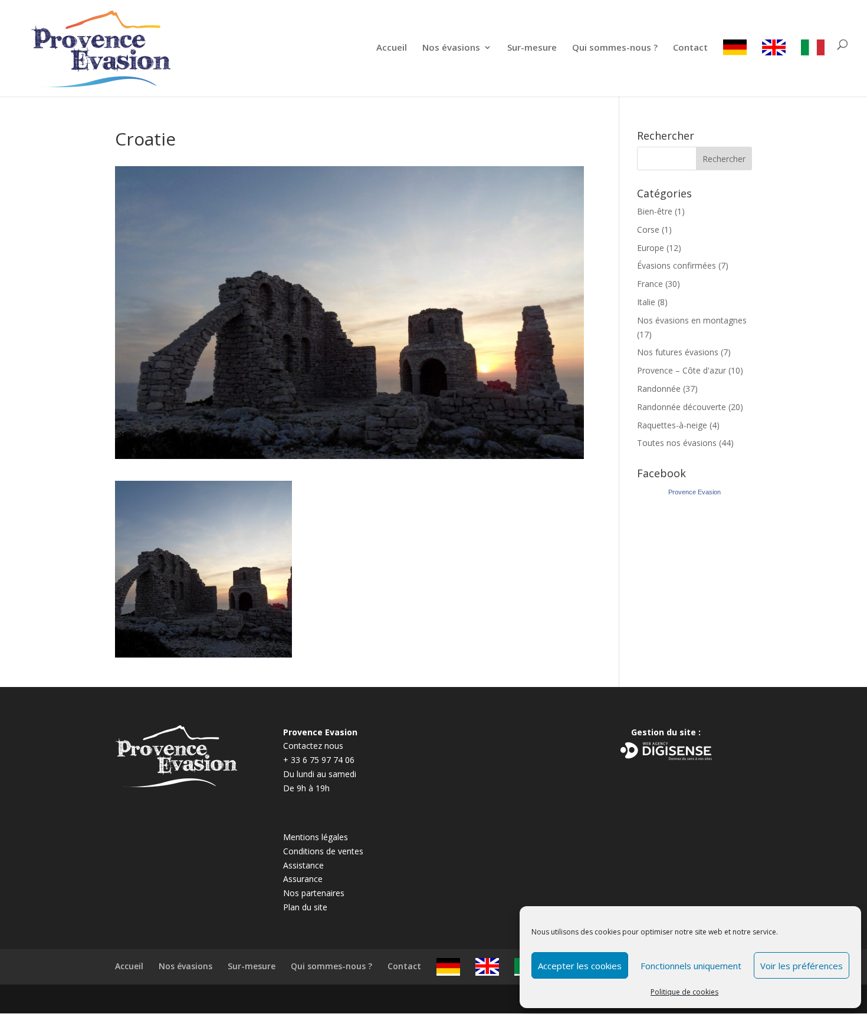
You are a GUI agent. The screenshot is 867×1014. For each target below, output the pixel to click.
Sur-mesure (532, 48)
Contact (690, 48)
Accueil (391, 48)
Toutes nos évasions (677, 442)
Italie (646, 302)
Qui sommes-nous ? (615, 48)
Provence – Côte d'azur (681, 370)
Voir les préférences (801, 966)
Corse (648, 229)
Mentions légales (315, 837)
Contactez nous (313, 745)
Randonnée (659, 388)
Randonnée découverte (681, 406)
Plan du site (305, 907)
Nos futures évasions (677, 352)
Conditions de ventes (323, 851)
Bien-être (654, 211)
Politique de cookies (684, 992)
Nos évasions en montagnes (692, 320)
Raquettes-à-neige (672, 425)
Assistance (303, 865)
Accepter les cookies (580, 966)
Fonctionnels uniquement (691, 966)
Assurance (303, 878)
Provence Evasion (694, 492)
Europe (650, 247)
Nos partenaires (313, 893)
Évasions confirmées (676, 265)
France (650, 283)
